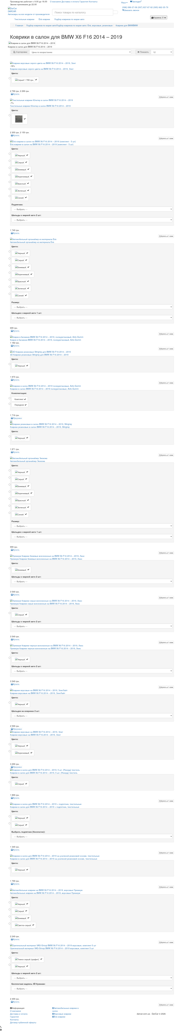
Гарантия (83, 1)
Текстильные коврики (24, 19)
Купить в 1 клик (167, 97)
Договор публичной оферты (23, 1022)
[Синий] (20, 198)
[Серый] (25, 80)
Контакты (93, 1)
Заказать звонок (131, 10)
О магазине (55, 1)
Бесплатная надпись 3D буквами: (28, 983)
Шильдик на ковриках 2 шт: (26, 711)
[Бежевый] (21, 169)
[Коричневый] (23, 176)
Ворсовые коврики (62, 1013)
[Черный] (21, 155)
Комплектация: (19, 393)
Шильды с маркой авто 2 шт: (26, 215)
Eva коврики (44, 19)
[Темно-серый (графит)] (28, 959)
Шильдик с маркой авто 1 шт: (27, 312)
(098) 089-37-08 (129, 7)
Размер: (16, 302)
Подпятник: (17, 204)
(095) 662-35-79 (160, 7)
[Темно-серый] (20, 119)
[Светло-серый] (24, 925)
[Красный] (21, 183)
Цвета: (15, 73)
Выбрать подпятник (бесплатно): (28, 831)
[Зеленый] (21, 190)
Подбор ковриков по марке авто (69, 19)
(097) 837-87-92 (145, 7)
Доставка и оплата (70, 1)
